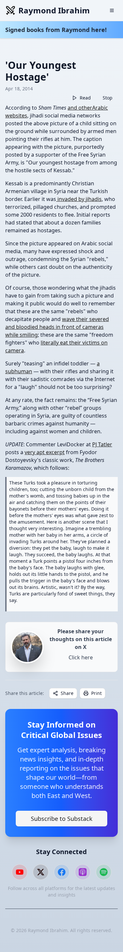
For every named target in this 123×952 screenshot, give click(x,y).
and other (80, 107)
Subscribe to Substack (61, 818)
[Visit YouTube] (20, 872)
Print (96, 693)
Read (85, 98)
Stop (108, 98)
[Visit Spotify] (104, 872)
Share (67, 693)
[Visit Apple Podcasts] (83, 872)
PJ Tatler (102, 444)
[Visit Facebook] (62, 872)
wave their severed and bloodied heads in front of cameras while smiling (57, 326)
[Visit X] (41, 872)
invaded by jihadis (79, 199)
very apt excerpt (45, 452)
